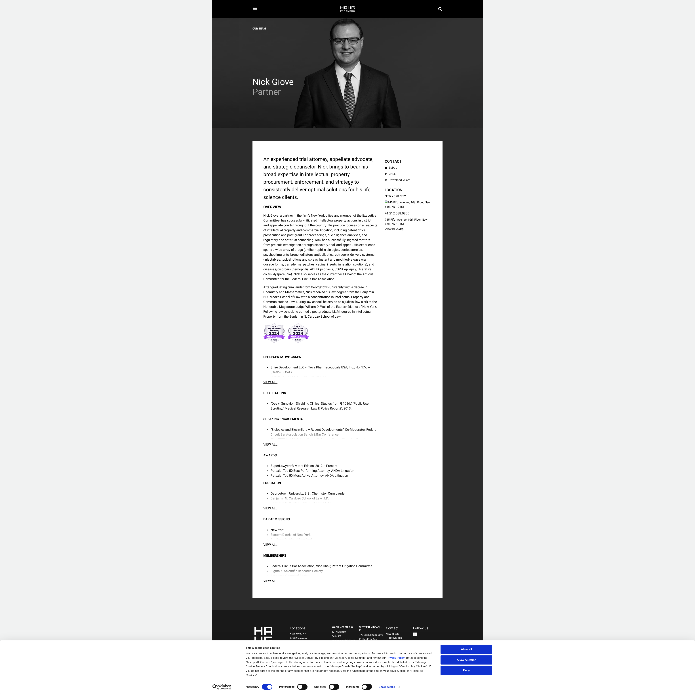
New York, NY (298, 633)
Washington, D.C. (342, 627)
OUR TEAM (259, 28)
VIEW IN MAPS (394, 229)
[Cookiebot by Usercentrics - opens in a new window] (222, 687)
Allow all (466, 649)
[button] (440, 9)
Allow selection (466, 659)
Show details (387, 686)
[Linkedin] (415, 634)
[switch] (302, 687)
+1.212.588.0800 (397, 213)
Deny (466, 670)
